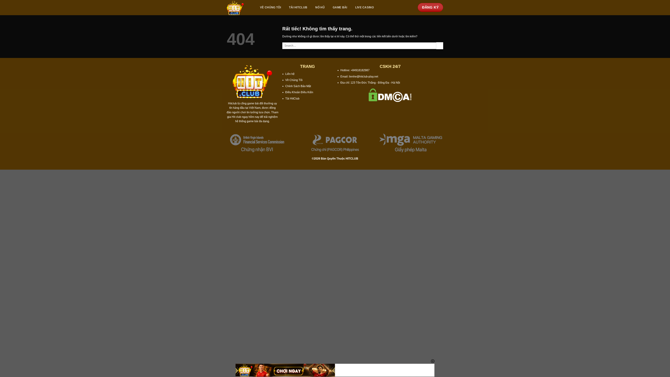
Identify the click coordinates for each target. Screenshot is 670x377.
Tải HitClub (292, 98)
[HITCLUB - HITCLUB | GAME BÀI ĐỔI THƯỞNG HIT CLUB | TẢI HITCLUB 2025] (239, 7)
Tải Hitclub (298, 7)
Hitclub (232, 103)
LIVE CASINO (364, 7)
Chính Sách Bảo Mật (298, 86)
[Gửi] (439, 45)
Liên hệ (290, 73)
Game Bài (340, 7)
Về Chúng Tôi (270, 7)
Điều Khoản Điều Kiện (299, 92)
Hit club (236, 116)
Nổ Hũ (320, 7)
